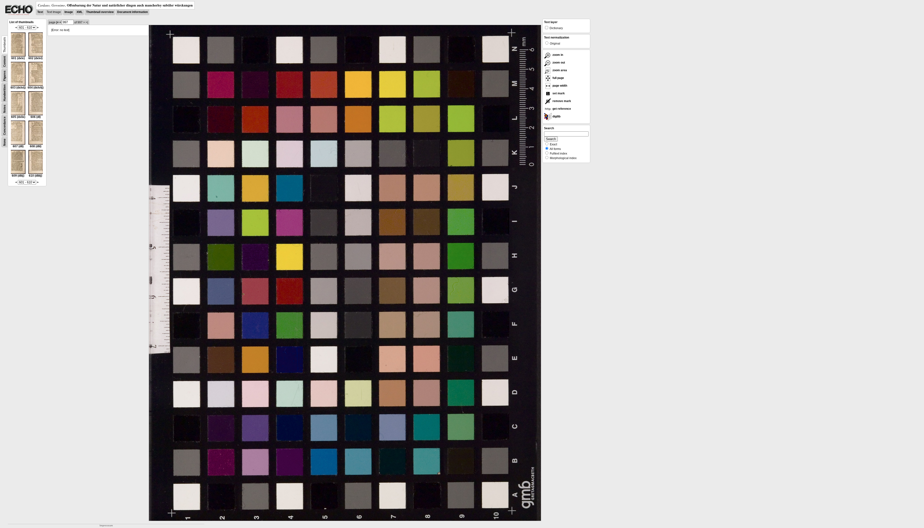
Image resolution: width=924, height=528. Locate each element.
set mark (558, 93)
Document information (132, 12)
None (4, 142)
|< (57, 22)
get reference (561, 108)
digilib (556, 116)
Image (68, 12)
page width (559, 85)
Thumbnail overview (100, 12)
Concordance (4, 125)
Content (4, 61)
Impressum (106, 525)
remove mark (561, 101)
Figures (4, 76)
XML (80, 12)
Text (40, 12)
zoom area (559, 70)
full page (558, 78)
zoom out (558, 62)
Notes (4, 109)
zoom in (557, 55)
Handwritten (4, 92)
